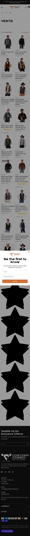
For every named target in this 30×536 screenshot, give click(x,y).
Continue (15, 281)
